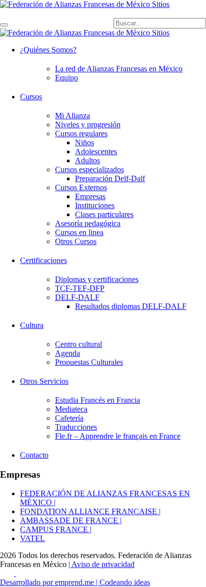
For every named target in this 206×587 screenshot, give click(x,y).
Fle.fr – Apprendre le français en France (117, 436)
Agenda (67, 353)
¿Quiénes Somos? (48, 49)
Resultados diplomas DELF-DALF (130, 306)
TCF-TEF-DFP (79, 288)
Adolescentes (96, 151)
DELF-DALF (77, 297)
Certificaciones (43, 260)
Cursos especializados (89, 169)
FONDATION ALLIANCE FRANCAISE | (90, 511)
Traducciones (76, 427)
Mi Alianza (72, 115)
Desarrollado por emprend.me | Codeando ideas (75, 582)
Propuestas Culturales (89, 362)
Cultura (32, 325)
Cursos (31, 96)
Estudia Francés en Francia (97, 400)
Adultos (87, 160)
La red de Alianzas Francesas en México (118, 68)
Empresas (90, 196)
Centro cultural (78, 344)
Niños (84, 142)
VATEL (32, 538)
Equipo (66, 77)
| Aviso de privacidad (101, 564)
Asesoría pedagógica (87, 223)
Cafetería (69, 418)
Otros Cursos (75, 241)
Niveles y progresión (87, 124)
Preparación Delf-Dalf (110, 178)
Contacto (34, 455)
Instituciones (94, 205)
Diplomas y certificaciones (96, 279)
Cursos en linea (79, 232)
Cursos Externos (81, 187)
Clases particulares (104, 214)
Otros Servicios (44, 381)
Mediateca (71, 409)
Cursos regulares (81, 133)
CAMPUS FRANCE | (56, 529)
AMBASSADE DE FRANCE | (71, 520)
